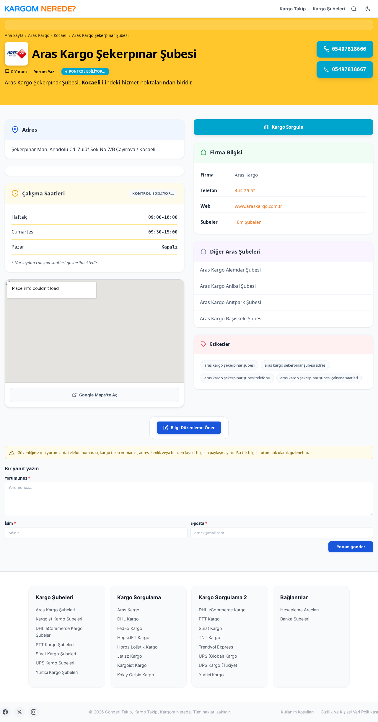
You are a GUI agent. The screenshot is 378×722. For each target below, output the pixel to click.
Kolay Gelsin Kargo (135, 674)
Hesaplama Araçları (299, 609)
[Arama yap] (353, 9)
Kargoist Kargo (132, 665)
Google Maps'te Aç (98, 395)
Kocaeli (92, 82)
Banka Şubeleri (294, 618)
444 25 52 (245, 190)
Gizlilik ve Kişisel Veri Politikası (349, 711)
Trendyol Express (216, 646)
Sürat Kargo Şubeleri (56, 653)
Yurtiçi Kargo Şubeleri (57, 672)
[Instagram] (33, 712)
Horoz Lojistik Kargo (137, 646)
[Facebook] (5, 712)
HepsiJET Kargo (133, 637)
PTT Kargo (209, 618)
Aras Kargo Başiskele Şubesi (231, 318)
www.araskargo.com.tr (258, 206)
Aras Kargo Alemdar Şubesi (230, 270)
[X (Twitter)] (19, 712)
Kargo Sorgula (287, 127)
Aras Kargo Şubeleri (55, 609)
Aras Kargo (128, 609)
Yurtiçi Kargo (211, 674)
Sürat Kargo (210, 628)
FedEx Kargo (129, 628)
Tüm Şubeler (248, 222)
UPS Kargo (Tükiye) (218, 665)
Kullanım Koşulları (297, 711)
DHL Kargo (128, 618)
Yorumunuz (17, 478)
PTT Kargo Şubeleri (55, 644)
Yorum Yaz (44, 71)
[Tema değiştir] (368, 9)
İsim (10, 523)
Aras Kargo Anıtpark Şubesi (230, 302)
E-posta (198, 523)
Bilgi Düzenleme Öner (193, 427)
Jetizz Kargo (129, 656)
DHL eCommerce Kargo (222, 609)
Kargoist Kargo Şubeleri (59, 618)
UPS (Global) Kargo (218, 656)
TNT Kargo (209, 637)
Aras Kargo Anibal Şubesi (228, 286)
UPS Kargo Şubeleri (55, 662)
